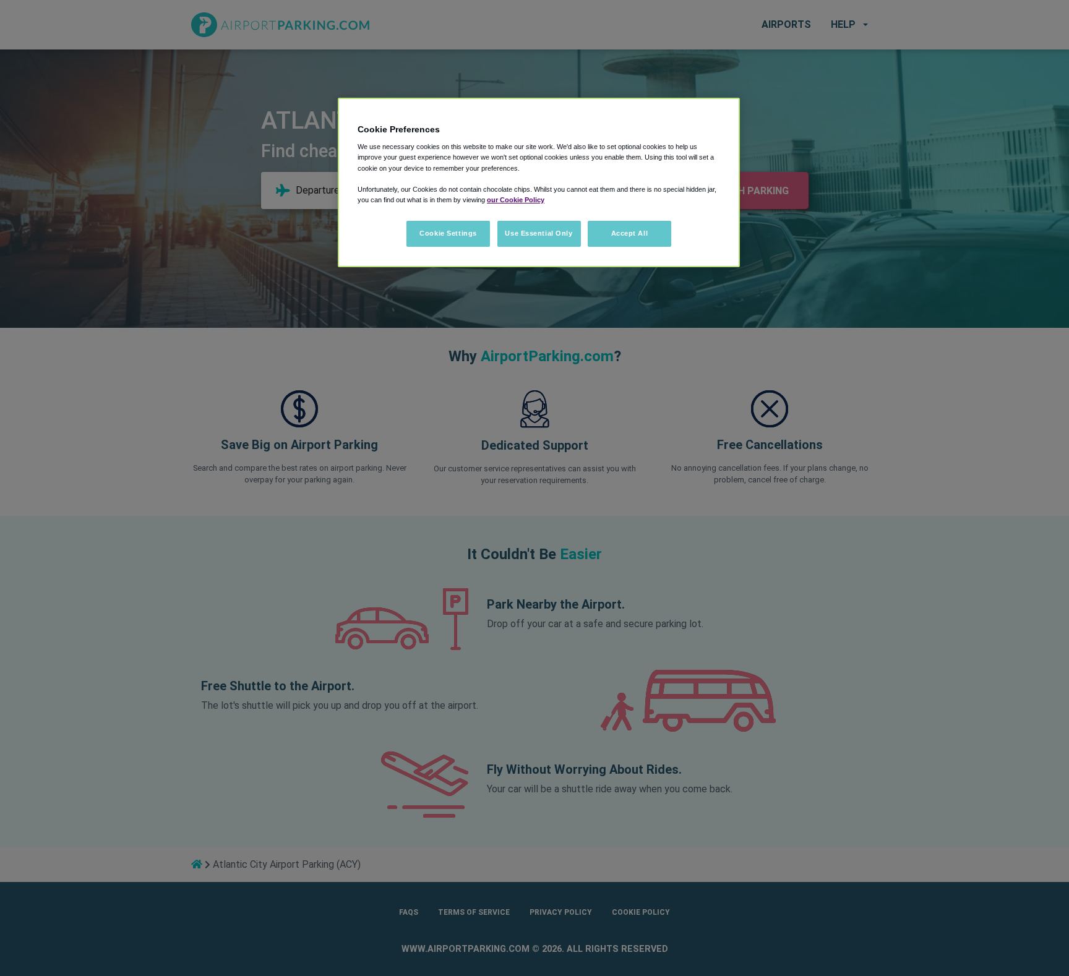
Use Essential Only (538, 233)
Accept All (629, 233)
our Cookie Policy (515, 199)
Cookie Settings (448, 233)
